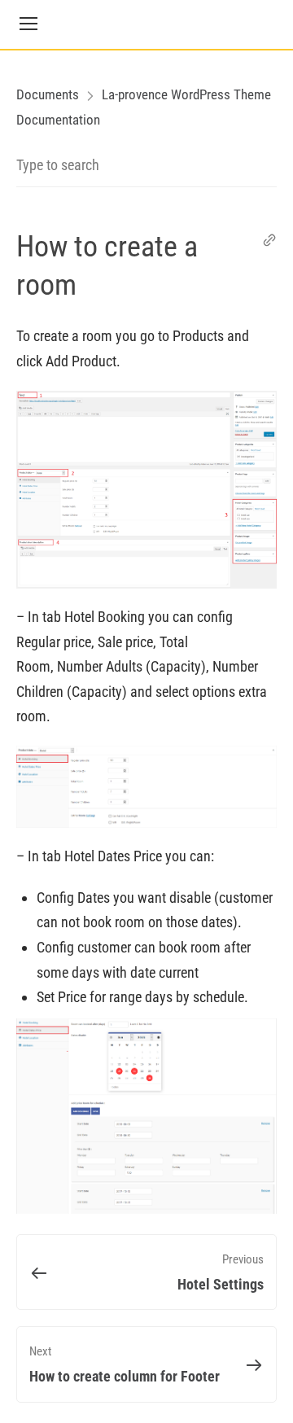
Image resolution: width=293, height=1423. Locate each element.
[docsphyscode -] (146, 24)
